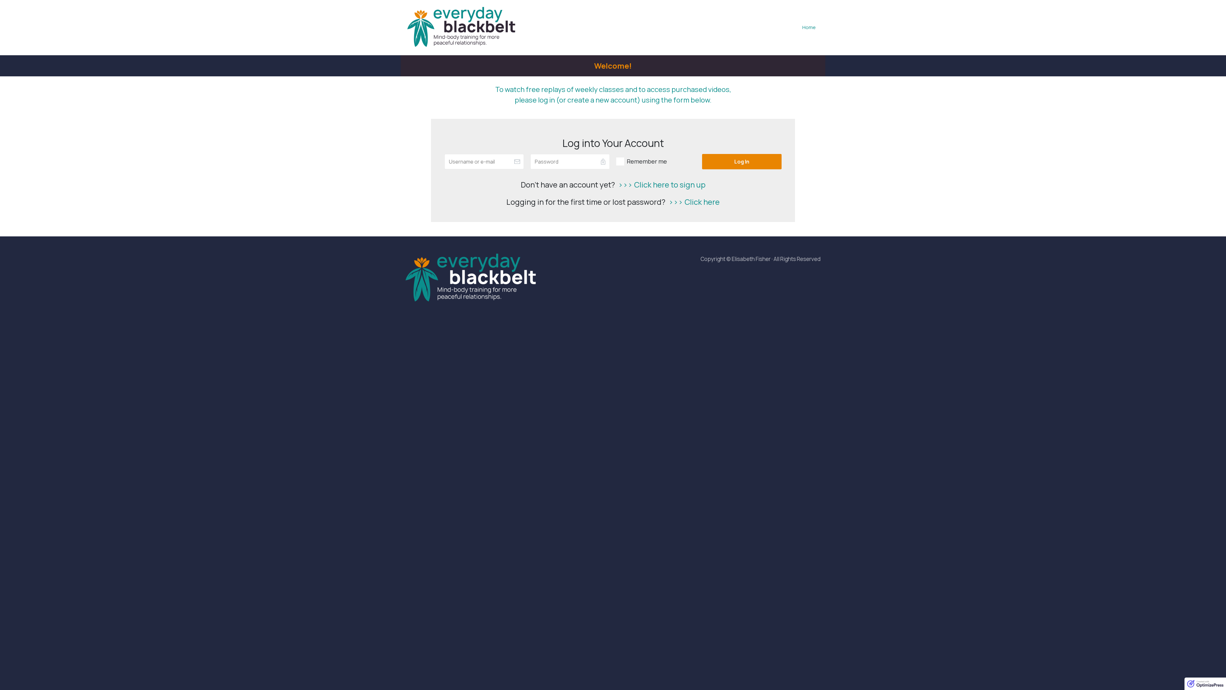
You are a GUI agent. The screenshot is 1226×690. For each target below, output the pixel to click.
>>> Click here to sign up (662, 184)
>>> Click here (694, 201)
